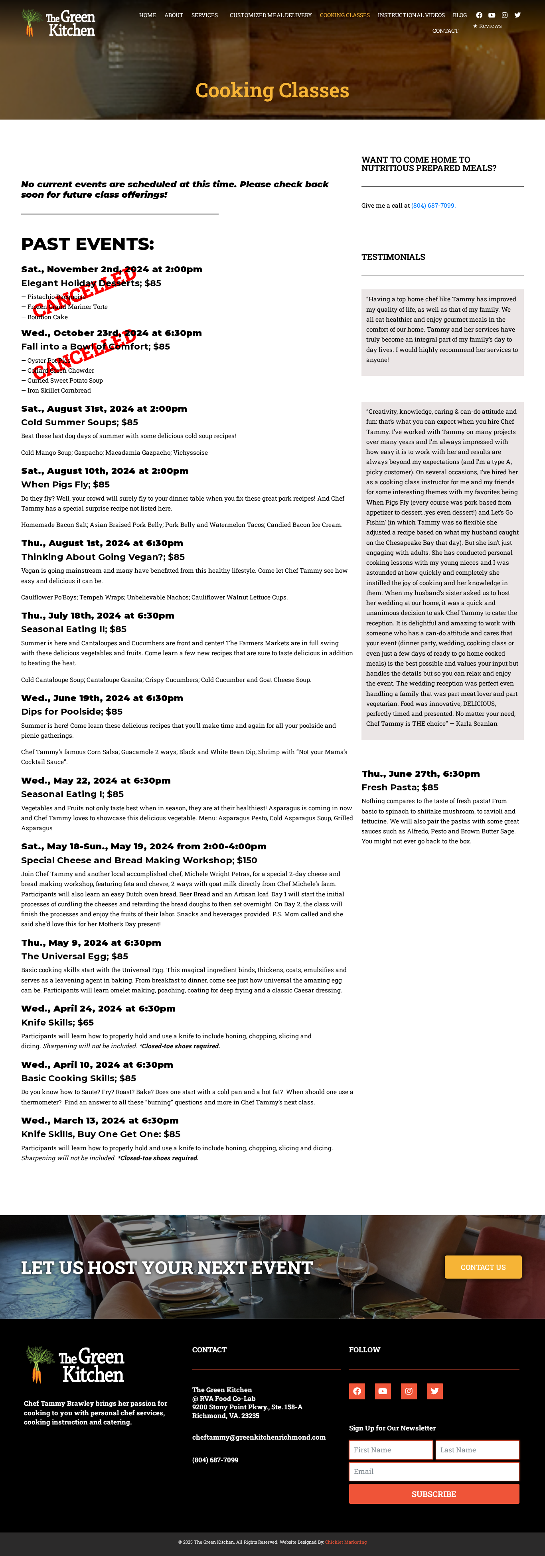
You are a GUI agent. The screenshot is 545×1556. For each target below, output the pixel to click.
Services (205, 15)
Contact (445, 30)
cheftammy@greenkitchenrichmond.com (259, 1437)
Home (147, 15)
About (174, 15)
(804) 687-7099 (215, 1459)
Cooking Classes (345, 15)
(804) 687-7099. (433, 205)
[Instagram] (504, 15)
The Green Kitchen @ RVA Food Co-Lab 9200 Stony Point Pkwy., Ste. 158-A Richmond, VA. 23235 (247, 1402)
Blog (460, 15)
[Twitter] (517, 15)
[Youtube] (492, 15)
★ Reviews (487, 25)
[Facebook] (479, 15)
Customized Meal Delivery (271, 15)
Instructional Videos (411, 15)
